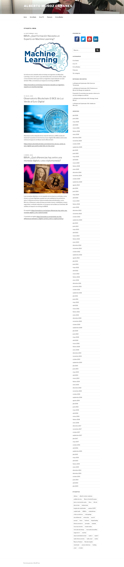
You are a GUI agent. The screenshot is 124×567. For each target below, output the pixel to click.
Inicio (25, 17)
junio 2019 (75, 368)
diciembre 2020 (77, 318)
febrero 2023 (76, 239)
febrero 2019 (76, 381)
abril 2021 (75, 305)
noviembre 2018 (77, 391)
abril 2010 (75, 483)
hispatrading (94, 520)
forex (81, 520)
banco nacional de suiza (80, 502)
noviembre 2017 (77, 429)
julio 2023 (75, 223)
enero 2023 (76, 242)
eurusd (75, 520)
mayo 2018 (76, 410)
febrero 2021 (76, 311)
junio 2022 (75, 264)
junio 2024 (75, 191)
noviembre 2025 (77, 140)
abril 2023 (75, 232)
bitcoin (95, 502)
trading (94, 545)
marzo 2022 (76, 273)
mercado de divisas (79, 529)
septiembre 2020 (77, 327)
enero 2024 (76, 207)
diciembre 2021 (77, 283)
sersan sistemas (86, 545)
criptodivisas (92, 511)
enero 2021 (76, 315)
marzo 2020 (76, 343)
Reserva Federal (78, 542)
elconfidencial (77, 517)
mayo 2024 (76, 194)
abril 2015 (75, 460)
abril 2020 (75, 340)
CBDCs (84, 511)
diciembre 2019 (77, 353)
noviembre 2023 (77, 213)
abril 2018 (75, 413)
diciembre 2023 (77, 210)
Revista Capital (89, 542)
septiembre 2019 (77, 362)
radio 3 (90, 535)
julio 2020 (75, 330)
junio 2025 (75, 153)
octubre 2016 (76, 445)
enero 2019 (76, 384)
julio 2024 (75, 188)
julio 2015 (75, 454)
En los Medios (59, 17)
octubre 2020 (76, 324)
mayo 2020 (76, 337)
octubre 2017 (76, 432)
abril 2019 (75, 375)
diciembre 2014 (77, 470)
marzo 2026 (76, 128)
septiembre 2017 (77, 435)
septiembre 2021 (77, 292)
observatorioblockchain (80, 535)
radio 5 (96, 535)
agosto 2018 (76, 400)
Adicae (75, 496)
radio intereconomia (79, 538)
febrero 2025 (76, 166)
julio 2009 (75, 486)
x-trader (81, 548)
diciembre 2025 (77, 137)
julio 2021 (75, 296)
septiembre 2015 (77, 451)
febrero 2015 (76, 464)
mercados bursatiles (91, 529)
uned (75, 548)
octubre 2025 (76, 144)
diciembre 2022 (77, 245)
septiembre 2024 (77, 182)
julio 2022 (75, 261)
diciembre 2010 (77, 473)
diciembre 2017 (77, 426)
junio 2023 (75, 226)
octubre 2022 (76, 251)
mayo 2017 (76, 441)
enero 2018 (76, 422)
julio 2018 (75, 403)
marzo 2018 (76, 416)
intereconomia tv (78, 523)
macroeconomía (78, 526)
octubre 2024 (76, 178)
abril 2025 (75, 159)
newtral (84, 532)
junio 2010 (75, 479)
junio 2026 (75, 118)
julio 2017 (75, 438)
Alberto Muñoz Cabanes (48, 6)
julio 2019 (75, 365)
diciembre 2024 (77, 172)
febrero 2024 (76, 204)
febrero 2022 (76, 277)
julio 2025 (75, 150)
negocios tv (77, 532)
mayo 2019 (76, 372)
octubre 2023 (76, 216)
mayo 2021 (76, 302)
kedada (94, 523)
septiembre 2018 (77, 397)
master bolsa (88, 526)
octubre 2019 (76, 359)
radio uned (89, 538)
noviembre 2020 (77, 321)
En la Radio (33, 17)
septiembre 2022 (77, 254)
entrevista (86, 517)
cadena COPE (92, 508)
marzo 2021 (76, 308)
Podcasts (49, 17)
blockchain (77, 505)
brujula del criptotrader (80, 508)
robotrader (76, 545)
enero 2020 (76, 350)
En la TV (41, 17)
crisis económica (78, 514)
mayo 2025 (76, 156)
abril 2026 (75, 125)
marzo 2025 (76, 163)
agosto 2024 (76, 185)
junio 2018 (75, 407)
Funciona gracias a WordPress (31, 563)
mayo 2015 (76, 457)
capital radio (77, 511)
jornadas (87, 523)
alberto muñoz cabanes (86, 496)
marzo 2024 (76, 201)
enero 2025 (76, 169)
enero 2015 (76, 467)
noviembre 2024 (77, 175)
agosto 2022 (76, 258)
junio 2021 (75, 299)
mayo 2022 (76, 267)
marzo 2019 (76, 378)
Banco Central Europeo (90, 499)
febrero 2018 (76, 419)
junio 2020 (76, 334)
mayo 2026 (76, 121)
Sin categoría (76, 73)
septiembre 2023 (77, 220)
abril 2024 (75, 197)
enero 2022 (76, 280)
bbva (90, 502)
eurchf (93, 517)
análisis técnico (78, 499)
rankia (96, 538)
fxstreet (87, 520)
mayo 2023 (76, 229)
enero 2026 (76, 134)
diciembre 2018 (77, 387)
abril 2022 (75, 270)
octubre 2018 (76, 394)
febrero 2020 (76, 346)
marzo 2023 (76, 235)
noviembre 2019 (77, 356)
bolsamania (85, 505)
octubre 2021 (76, 289)
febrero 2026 (76, 131)
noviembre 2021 (77, 286)
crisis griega (88, 514)
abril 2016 (75, 448)
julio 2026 (75, 115)
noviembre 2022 (77, 248)
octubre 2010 (76, 476)
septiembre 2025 (77, 147)
